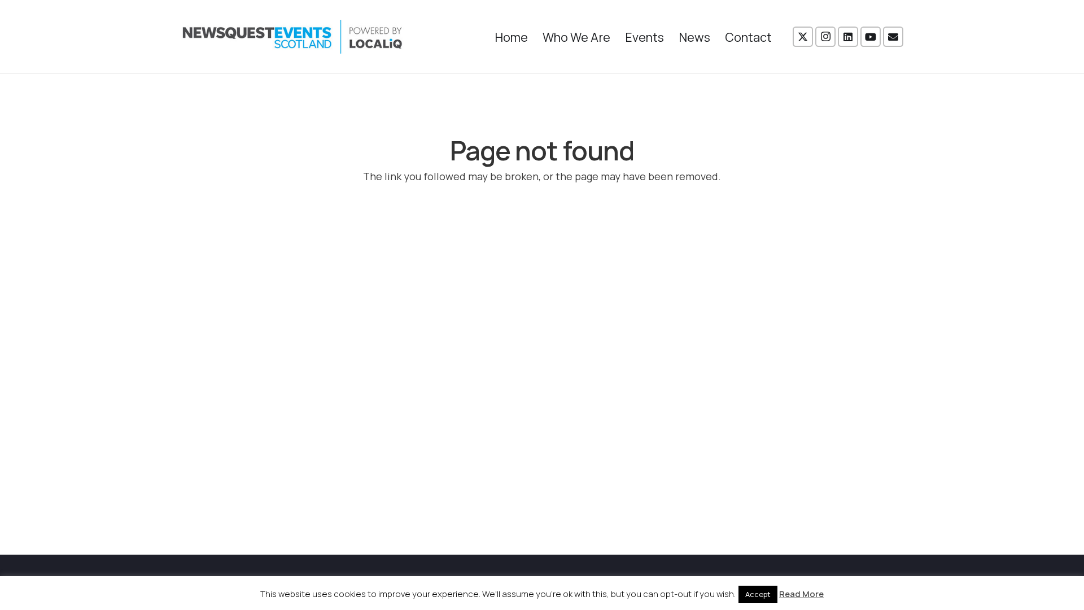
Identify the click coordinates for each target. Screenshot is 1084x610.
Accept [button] (758, 594)
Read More (801, 594)
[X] (803, 37)
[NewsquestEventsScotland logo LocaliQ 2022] (292, 37)
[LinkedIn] (848, 37)
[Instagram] (825, 37)
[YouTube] (870, 37)
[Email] (893, 37)
